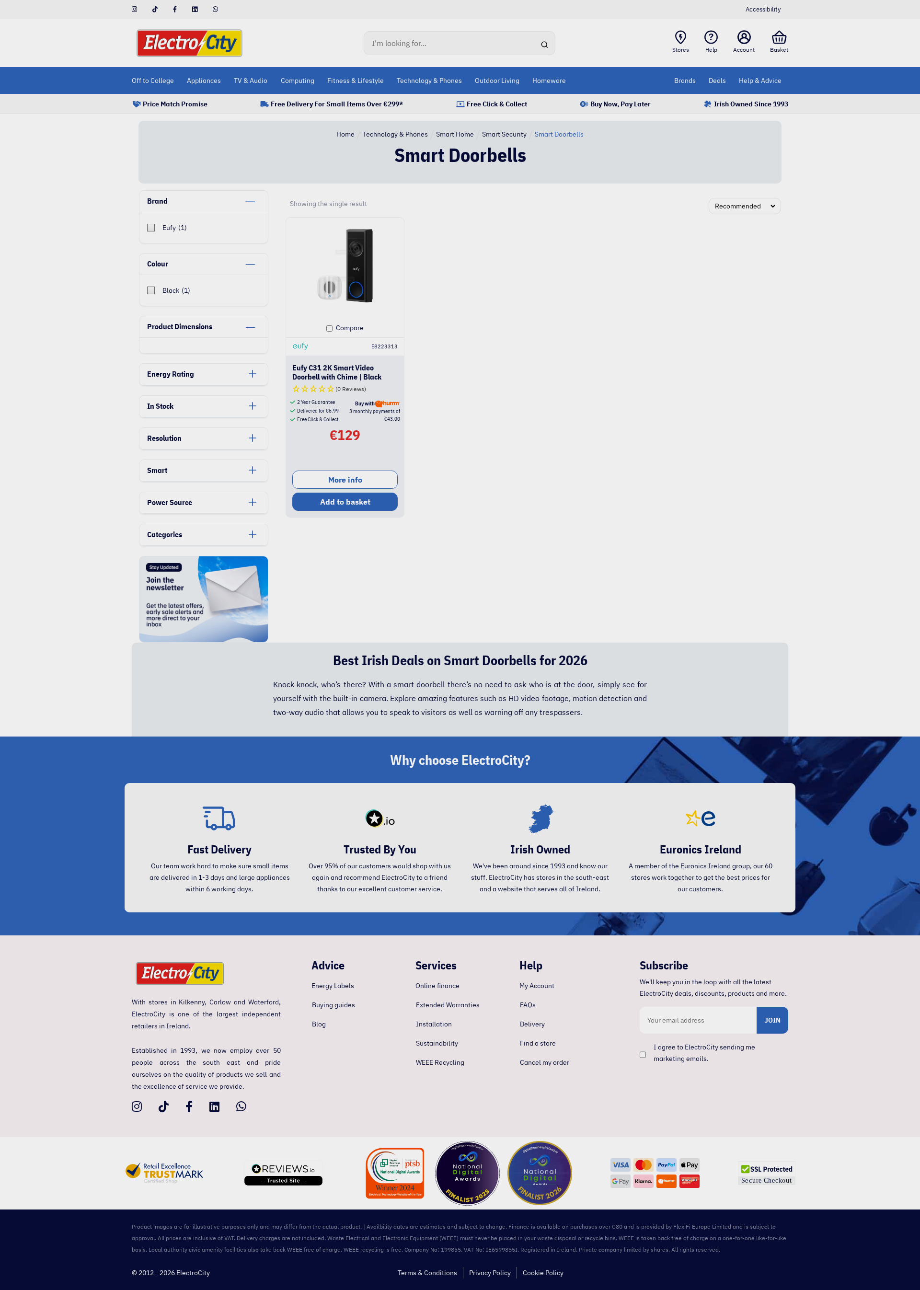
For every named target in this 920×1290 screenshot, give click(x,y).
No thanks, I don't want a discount (460, 732)
